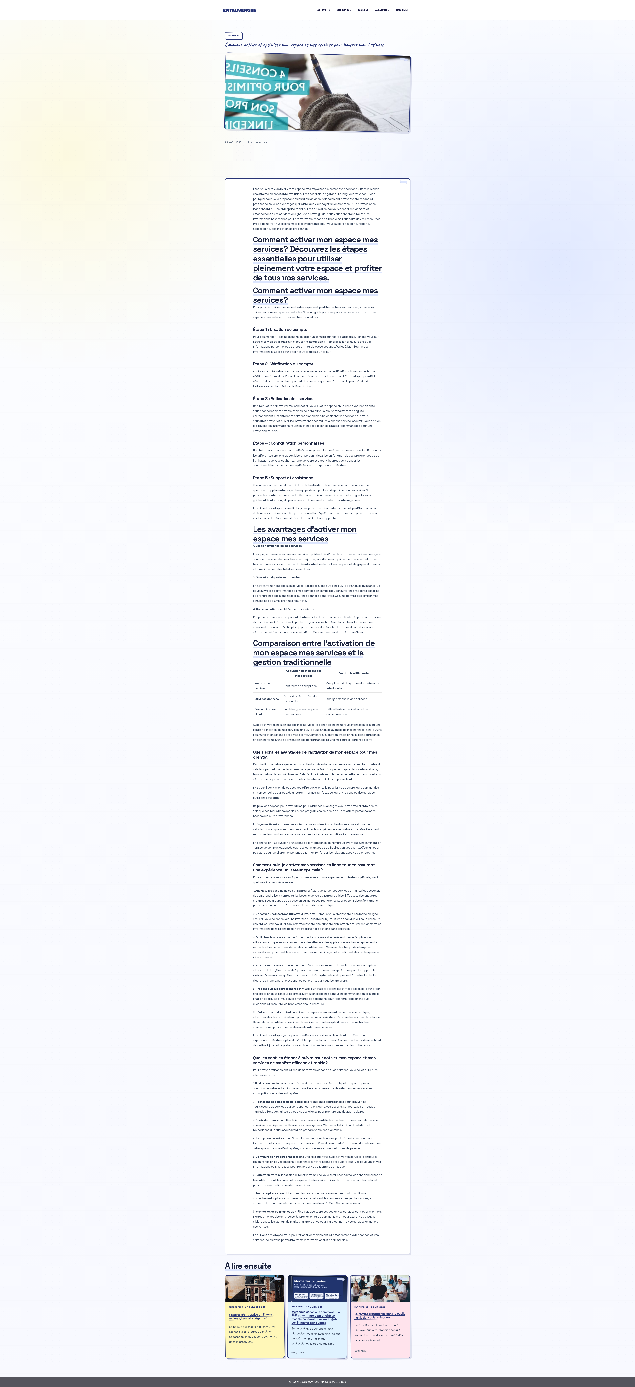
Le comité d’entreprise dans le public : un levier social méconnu (379, 1315)
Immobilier (401, 9)
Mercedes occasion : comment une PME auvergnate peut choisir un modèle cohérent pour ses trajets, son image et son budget (316, 1317)
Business (363, 9)
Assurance (382, 9)
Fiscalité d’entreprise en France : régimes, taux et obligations (251, 1316)
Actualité (324, 9)
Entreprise (344, 9)
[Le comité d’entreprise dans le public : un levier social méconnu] (380, 1288)
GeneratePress (338, 1381)
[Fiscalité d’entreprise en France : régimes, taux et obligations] (254, 1288)
